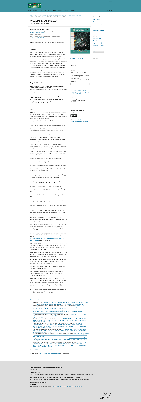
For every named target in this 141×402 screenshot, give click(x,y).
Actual (29, 10)
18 (50, 350)
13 (43, 350)
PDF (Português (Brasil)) (77, 58)
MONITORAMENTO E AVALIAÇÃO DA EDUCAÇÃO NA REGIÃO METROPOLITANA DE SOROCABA (59, 306)
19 (51, 350)
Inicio (31, 15)
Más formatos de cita (76, 83)
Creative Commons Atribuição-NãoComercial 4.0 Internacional (66, 386)
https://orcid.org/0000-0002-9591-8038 (37, 37)
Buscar (110, 10)
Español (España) (97, 43)
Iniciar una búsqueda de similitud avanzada (49, 353)
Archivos (35, 10)
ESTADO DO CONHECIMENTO (81, 333)
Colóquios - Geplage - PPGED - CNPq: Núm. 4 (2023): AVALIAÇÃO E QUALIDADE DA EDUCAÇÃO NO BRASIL (60, 307)
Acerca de (73, 10)
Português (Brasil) (97, 38)
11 (40, 350)
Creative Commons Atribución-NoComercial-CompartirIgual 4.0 (79, 121)
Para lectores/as (96, 19)
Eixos (41, 10)
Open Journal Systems (98, 30)
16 (47, 350)
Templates (47, 10)
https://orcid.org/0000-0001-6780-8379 (37, 32)
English (95, 40)
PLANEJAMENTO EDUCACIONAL (41, 311)
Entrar (106, 1)
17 (48, 350)
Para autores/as (96, 21)
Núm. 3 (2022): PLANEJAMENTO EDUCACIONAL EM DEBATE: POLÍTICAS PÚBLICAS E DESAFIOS (60, 15)
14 (44, 350)
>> (54, 350)
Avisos (60, 10)
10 (38, 350)
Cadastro (66, 10)
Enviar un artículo (98, 51)
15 (46, 350)
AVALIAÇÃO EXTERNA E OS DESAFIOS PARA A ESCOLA (56, 302)
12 (41, 350)
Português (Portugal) (98, 45)
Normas (54, 10)
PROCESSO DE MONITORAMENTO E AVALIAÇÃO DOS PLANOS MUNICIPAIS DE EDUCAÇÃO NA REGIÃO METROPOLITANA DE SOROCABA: (59, 325)
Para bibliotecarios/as (98, 24)
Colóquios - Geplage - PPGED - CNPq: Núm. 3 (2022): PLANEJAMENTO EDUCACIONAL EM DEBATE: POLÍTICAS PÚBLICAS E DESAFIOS (58, 312)
